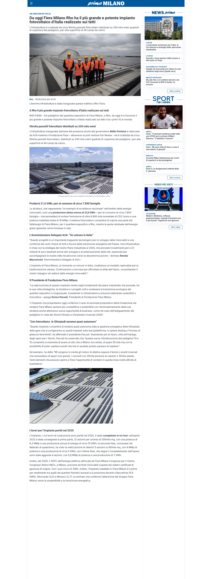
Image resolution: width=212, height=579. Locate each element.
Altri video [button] (175, 227)
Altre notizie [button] (174, 91)
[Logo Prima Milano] (106, 3)
